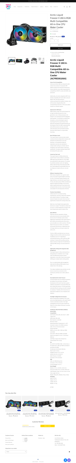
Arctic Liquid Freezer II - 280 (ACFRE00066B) (62, 413)
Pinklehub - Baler (41, 438)
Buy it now (60, 48)
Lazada (25, 438)
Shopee (26, 439)
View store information (55, 55)
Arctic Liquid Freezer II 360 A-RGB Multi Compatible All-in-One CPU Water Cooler (30, 414)
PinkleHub (36, 461)
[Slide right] (46, 60)
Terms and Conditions (9, 444)
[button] (20, 6)
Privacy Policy (8, 438)
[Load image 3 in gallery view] (26, 60)
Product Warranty (8, 442)
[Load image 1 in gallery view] (11, 60)
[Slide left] (6, 60)
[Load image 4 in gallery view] (34, 60)
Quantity (51, 38)
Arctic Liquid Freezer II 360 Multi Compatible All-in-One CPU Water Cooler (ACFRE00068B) (46, 414)
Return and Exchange (9, 440)
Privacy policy (41, 461)
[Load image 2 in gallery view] (19, 60)
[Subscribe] (25, 451)
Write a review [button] (47, 426)
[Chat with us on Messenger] (65, 460)
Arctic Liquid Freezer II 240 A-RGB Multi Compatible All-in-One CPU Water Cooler (13, 414)
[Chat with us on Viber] (69, 460)
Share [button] (52, 387)
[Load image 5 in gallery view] (41, 60)
